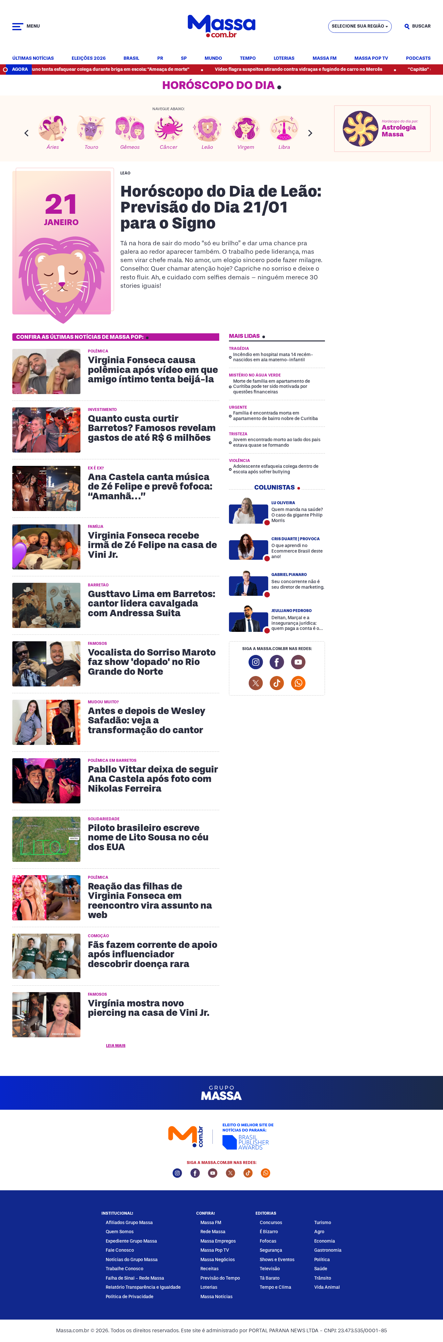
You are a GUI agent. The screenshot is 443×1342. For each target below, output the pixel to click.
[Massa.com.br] (221, 26)
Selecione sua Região (358, 26)
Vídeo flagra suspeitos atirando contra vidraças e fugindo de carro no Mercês (264, 69)
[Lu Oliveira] (248, 510)
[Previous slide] (26, 133)
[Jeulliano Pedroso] (248, 618)
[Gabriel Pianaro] (248, 582)
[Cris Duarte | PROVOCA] (248, 546)
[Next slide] (310, 133)
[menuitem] (33, 58)
